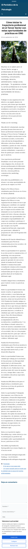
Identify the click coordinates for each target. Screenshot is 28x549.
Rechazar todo (14, 545)
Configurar (14, 541)
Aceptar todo (14, 537)
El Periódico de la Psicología (10, 7)
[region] (14, 534)
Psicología (6, 464)
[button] (2, 14)
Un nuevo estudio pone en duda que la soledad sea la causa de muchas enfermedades (13, 471)
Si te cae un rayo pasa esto (11, 466)
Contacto (14, 1)
